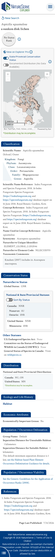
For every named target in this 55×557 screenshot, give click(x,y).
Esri (49, 129)
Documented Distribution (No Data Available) (27, 65)
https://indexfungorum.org (17, 196)
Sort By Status (21, 300)
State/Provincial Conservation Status (24, 58)
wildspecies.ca (14, 354)
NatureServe (27, 537)
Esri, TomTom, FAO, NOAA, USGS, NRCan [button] (20, 129)
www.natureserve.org (36, 534)
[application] (27, 100)
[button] (8, 74)
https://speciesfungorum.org (17, 200)
